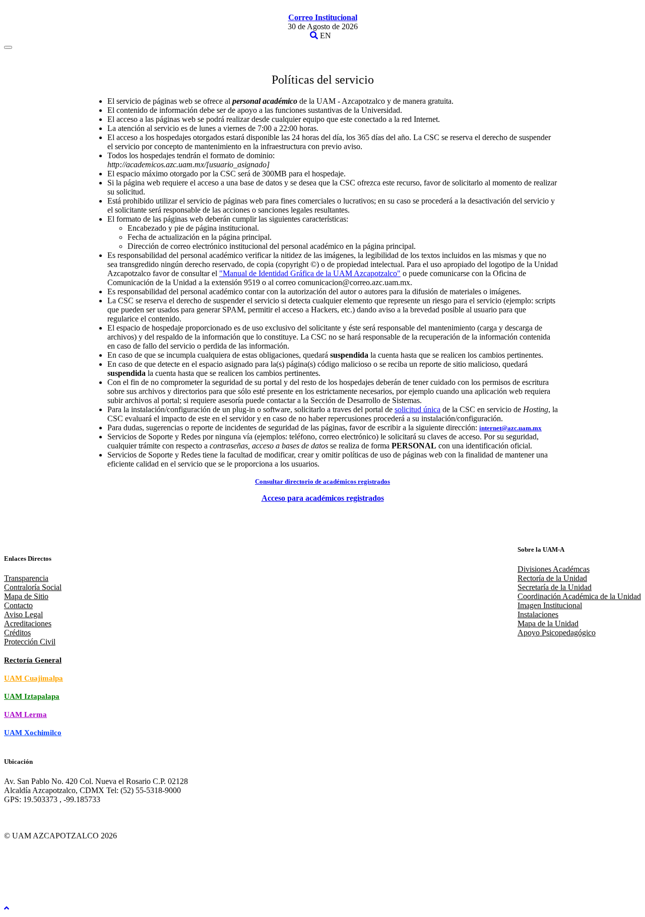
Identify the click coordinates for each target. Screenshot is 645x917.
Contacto (18, 605)
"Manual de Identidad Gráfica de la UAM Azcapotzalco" (310, 273)
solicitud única (417, 409)
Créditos (17, 632)
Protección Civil (29, 641)
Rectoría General (32, 660)
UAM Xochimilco (32, 733)
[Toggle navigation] (8, 47)
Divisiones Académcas (554, 569)
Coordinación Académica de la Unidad (579, 596)
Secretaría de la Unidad (555, 587)
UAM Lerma (25, 714)
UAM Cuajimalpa (33, 678)
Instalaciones (538, 614)
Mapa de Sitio (26, 596)
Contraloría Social (32, 587)
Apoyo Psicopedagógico (557, 632)
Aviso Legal (23, 614)
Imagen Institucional (550, 605)
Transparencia (26, 578)
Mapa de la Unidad (548, 623)
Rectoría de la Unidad (552, 578)
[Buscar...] (314, 35)
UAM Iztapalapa (31, 696)
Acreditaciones (27, 623)
